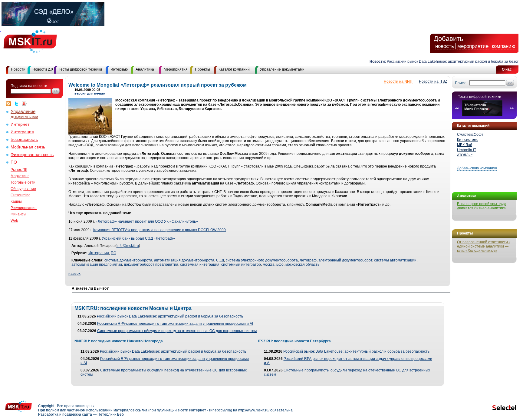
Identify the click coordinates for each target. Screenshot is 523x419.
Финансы (18, 214)
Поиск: (460, 83)
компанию (503, 46)
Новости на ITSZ (433, 81)
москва (269, 264)
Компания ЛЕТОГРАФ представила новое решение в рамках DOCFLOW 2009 (159, 230)
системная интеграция (199, 264)
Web (14, 220)
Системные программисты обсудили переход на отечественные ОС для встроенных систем (177, 331)
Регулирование (24, 208)
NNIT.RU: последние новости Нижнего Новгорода (118, 341)
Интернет (20, 124)
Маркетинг (20, 176)
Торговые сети (23, 182)
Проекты (202, 69)
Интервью (119, 69)
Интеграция (22, 132)
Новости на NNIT (398, 81)
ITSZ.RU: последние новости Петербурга (294, 341)
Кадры (16, 201)
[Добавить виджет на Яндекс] (24, 103)
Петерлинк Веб (110, 414)
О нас (507, 69)
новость (444, 46)
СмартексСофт (470, 134)
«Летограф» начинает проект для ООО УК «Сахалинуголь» (147, 221)
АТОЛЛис (464, 155)
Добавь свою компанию (477, 168)
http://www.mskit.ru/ (253, 410)
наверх (74, 273)
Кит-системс (467, 140)
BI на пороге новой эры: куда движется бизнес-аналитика (481, 206)
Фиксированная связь (32, 154)
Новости (18, 69)
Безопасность (24, 139)
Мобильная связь (28, 147)
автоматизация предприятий (96, 264)
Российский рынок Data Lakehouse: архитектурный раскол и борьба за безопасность (170, 316)
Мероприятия (176, 69)
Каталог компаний (234, 69)
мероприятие (472, 46)
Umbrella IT (466, 150)
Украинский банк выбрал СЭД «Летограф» (138, 238)
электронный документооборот (345, 260)
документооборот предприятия (151, 264)
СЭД (220, 260)
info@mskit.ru (128, 246)
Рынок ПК (19, 170)
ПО (14, 162)
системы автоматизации (395, 260)
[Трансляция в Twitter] (18, 103)
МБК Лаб (464, 145)
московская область (302, 264)
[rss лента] (10, 103)
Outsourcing (21, 195)
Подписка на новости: (29, 86)
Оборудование (23, 189)
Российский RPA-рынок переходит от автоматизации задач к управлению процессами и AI (175, 323)
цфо (280, 264)
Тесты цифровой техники (80, 69)
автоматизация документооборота (184, 260)
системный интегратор (241, 264)
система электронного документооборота (262, 260)
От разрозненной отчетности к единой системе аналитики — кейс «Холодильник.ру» (483, 246)
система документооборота (128, 260)
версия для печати (89, 93)
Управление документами (282, 69)
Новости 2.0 (42, 69)
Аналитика (145, 69)
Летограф (308, 260)
